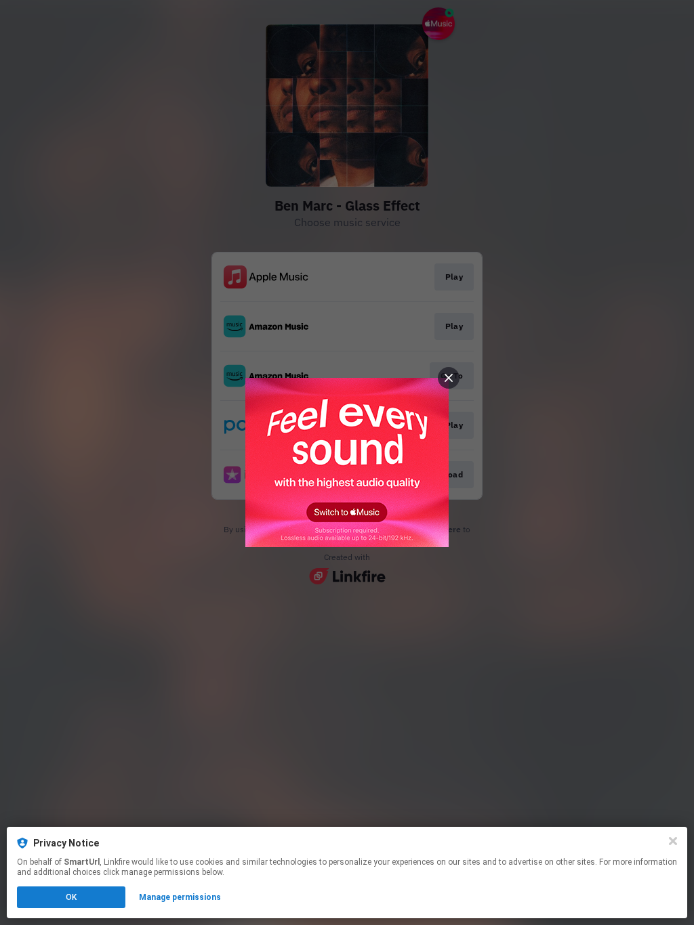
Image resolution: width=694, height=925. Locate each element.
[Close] (673, 841)
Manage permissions (180, 897)
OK (71, 897)
